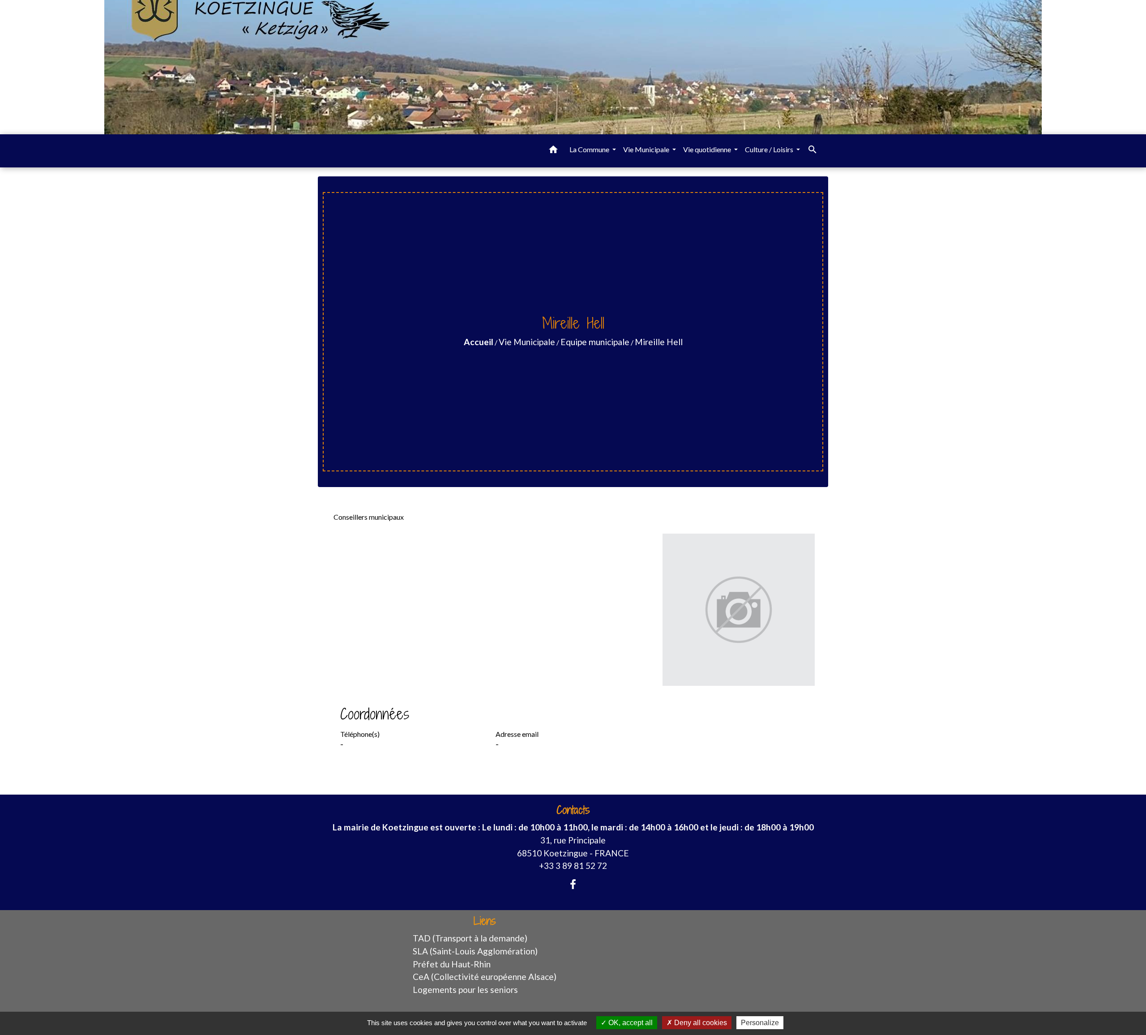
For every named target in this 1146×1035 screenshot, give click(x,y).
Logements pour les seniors (465, 989)
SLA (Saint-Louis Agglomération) (475, 951)
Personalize (760, 1022)
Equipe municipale (594, 342)
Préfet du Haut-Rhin (452, 964)
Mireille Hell (659, 342)
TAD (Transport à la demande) (470, 938)
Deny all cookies (699, 1022)
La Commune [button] (590, 149)
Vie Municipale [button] (647, 149)
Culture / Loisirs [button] (770, 149)
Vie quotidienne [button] (707, 149)
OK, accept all (630, 1022)
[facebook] (573, 884)
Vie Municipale (527, 342)
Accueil (478, 342)
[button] (553, 151)
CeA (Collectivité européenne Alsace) (484, 976)
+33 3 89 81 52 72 (573, 865)
